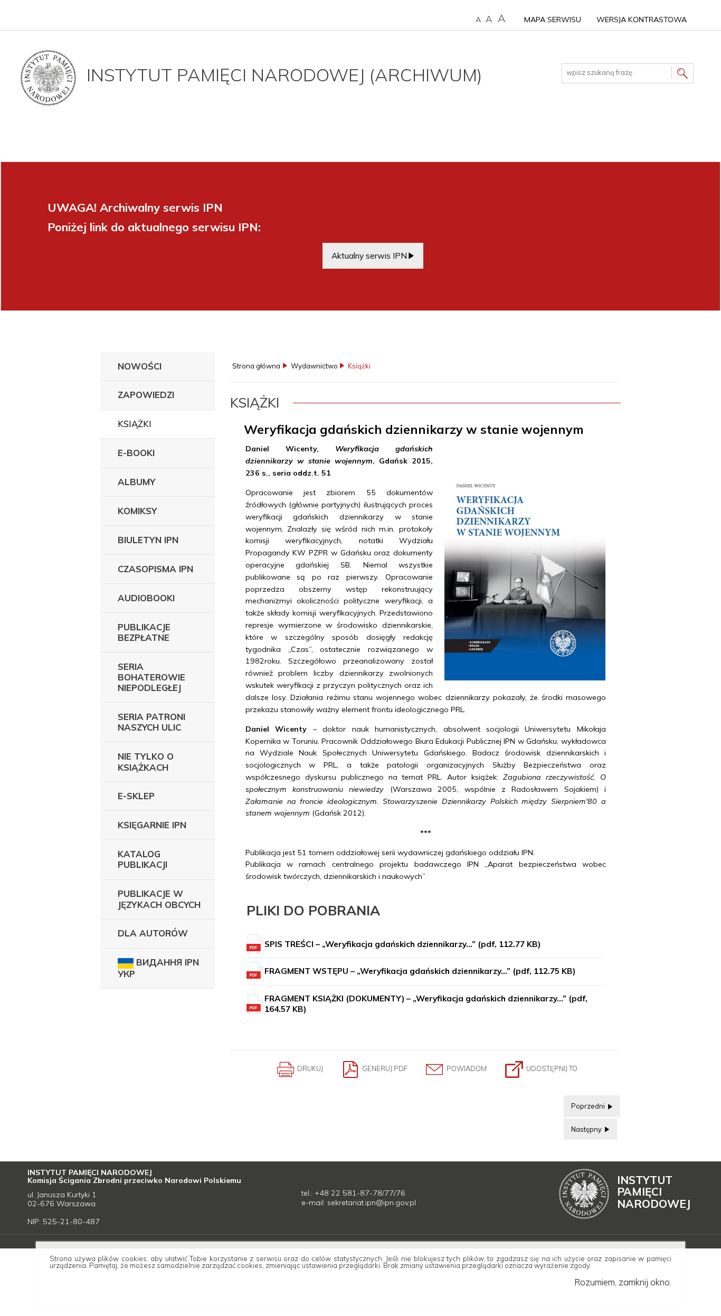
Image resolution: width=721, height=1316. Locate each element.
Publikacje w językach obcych (159, 899)
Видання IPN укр (158, 968)
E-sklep (136, 795)
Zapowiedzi (146, 394)
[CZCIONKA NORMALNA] (478, 20)
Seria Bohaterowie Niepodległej (151, 677)
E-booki (136, 452)
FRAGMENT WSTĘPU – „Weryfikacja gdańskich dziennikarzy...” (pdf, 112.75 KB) (419, 971)
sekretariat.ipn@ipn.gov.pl (371, 1202)
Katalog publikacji (142, 859)
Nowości (140, 366)
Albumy (136, 481)
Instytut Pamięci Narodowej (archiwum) (284, 74)
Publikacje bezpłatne (144, 632)
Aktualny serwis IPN (369, 255)
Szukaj (682, 75)
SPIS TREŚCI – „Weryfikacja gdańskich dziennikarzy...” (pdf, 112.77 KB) (402, 944)
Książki (134, 423)
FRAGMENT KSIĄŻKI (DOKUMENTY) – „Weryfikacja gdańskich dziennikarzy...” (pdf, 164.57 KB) (425, 1003)
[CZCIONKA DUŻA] (502, 19)
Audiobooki (146, 597)
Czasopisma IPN (155, 568)
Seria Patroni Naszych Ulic (151, 722)
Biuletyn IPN (148, 539)
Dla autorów (153, 933)
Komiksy (137, 510)
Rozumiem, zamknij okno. (622, 1281)
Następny (583, 1126)
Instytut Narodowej (653, 1192)
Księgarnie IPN (152, 824)
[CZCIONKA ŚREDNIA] (489, 18)
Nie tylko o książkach (146, 761)
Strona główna (256, 366)
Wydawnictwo (314, 366)
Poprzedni (585, 1102)
